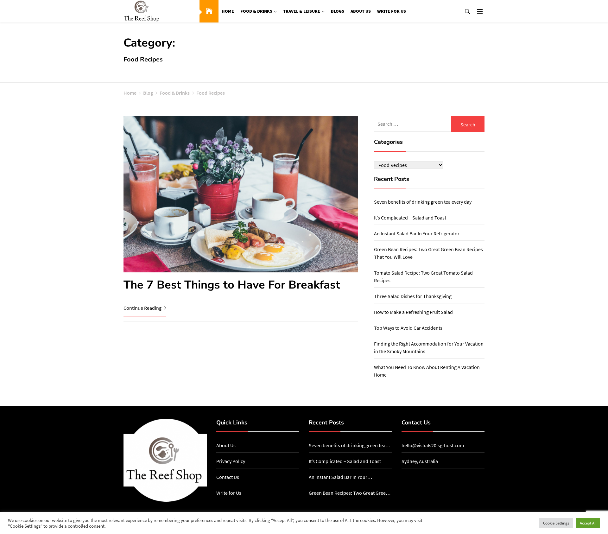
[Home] (209, 11)
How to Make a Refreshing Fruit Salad (413, 312)
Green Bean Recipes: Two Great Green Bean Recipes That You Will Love (349, 493)
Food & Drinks (256, 11)
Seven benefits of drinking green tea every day (423, 202)
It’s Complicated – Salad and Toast (410, 217)
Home (228, 11)
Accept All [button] (588, 523)
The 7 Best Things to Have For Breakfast (232, 285)
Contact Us (227, 477)
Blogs (337, 11)
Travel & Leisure (301, 11)
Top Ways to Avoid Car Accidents (408, 328)
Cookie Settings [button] (556, 523)
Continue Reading (143, 308)
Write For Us (391, 11)
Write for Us (228, 493)
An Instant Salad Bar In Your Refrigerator (416, 233)
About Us (361, 11)
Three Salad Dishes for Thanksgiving (413, 296)
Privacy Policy (230, 461)
